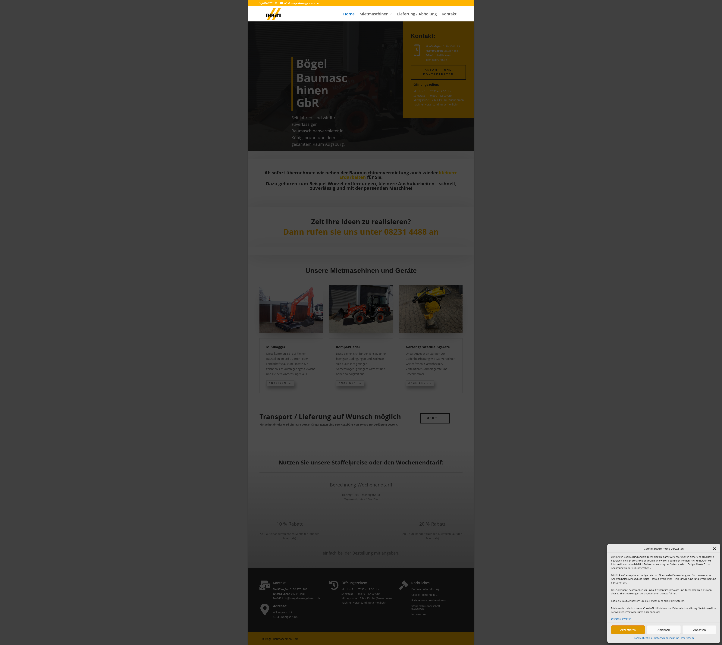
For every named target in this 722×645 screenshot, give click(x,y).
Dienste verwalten (621, 618)
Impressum (687, 638)
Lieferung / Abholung (417, 15)
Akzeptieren (628, 630)
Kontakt (449, 15)
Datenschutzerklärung (666, 638)
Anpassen (699, 630)
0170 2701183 (269, 3)
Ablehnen (664, 630)
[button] (714, 549)
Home (349, 15)
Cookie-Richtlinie (643, 638)
